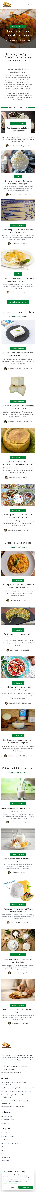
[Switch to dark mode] (29, 4)
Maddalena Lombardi (8, 1120)
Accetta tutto (25, 1187)
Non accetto (10, 1187)
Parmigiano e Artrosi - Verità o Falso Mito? (14, 1106)
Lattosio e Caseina (7, 1154)
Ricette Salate (18, 580)
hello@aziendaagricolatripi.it (13, 1072)
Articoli (4, 1078)
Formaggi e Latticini (18, 26)
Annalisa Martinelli (7, 1116)
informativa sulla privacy (10, 1183)
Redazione (5, 1112)
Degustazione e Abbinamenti (10, 1143)
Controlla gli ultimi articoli (18, 302)
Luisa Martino (5, 1123)
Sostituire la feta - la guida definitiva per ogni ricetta (18, 1088)
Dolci (18, 176)
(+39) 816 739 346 (9, 1069)
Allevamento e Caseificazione (10, 1147)
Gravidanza (5, 1161)
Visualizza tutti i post (18, 316)
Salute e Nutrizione (18, 123)
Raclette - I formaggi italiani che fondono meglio (16, 1091)
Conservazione (6, 1157)
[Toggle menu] (33, 5)
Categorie (5, 1128)
